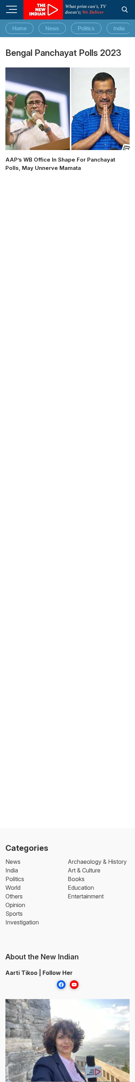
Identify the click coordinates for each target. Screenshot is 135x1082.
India (119, 28)
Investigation (22, 922)
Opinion (15, 905)
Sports (14, 913)
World (13, 887)
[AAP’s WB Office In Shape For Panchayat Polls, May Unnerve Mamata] (67, 108)
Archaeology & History (97, 861)
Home (19, 28)
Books (76, 879)
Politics (86, 28)
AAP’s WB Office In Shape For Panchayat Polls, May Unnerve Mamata (60, 163)
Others (14, 896)
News (52, 28)
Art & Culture (84, 870)
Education (81, 887)
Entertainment (86, 896)
